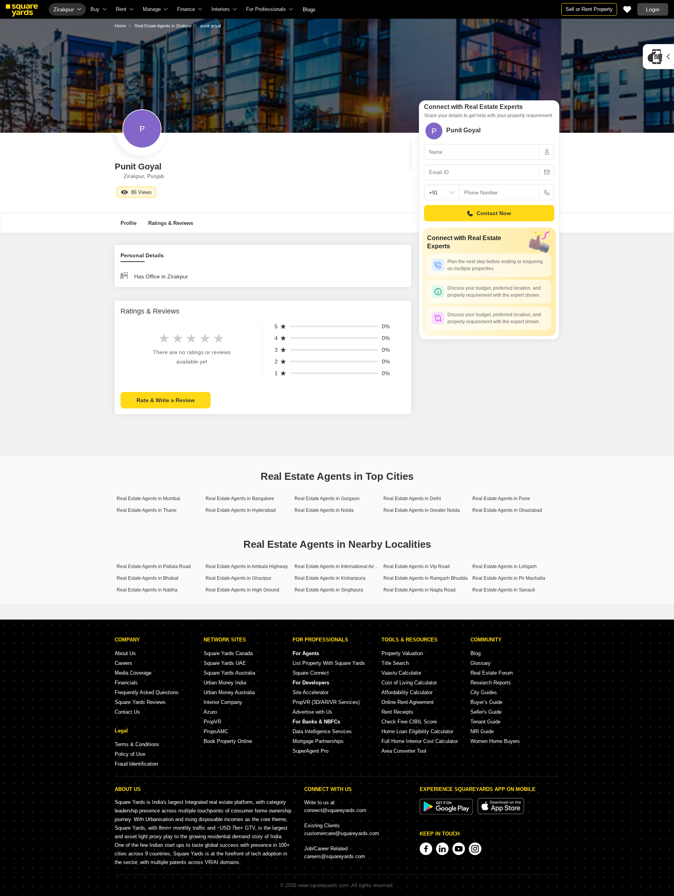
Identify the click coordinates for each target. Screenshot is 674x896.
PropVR (212, 722)
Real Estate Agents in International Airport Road (344, 566)
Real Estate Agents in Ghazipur (238, 578)
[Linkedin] (442, 849)
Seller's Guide (486, 712)
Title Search (395, 663)
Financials (126, 683)
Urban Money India (225, 683)
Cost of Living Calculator (409, 683)
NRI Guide (482, 731)
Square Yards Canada (228, 653)
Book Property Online (228, 741)
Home (120, 25)
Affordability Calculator (407, 692)
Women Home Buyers (495, 741)
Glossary (480, 663)
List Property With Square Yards (329, 663)
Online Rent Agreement (407, 702)
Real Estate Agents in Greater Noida (421, 510)
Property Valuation (402, 653)
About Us (125, 653)
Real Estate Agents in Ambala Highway (247, 566)
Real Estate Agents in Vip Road (416, 566)
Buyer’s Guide (486, 702)
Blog (475, 653)
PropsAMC (216, 731)
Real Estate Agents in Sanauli (503, 590)
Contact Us (127, 712)
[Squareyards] (22, 10)
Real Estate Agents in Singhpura (328, 590)
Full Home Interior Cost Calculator (419, 741)
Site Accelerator (310, 692)
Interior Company (223, 702)
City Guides (483, 692)
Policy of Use (130, 754)
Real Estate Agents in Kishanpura (329, 578)
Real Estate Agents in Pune (501, 498)
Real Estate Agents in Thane (147, 510)
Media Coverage (133, 673)
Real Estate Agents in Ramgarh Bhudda (425, 578)
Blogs (309, 9)
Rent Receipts (397, 712)
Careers (123, 663)
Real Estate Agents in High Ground (242, 590)
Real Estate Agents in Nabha (147, 590)
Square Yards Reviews (140, 702)
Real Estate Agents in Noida (324, 510)
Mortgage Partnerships (318, 741)
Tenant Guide (485, 722)
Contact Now (494, 213)
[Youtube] (458, 849)
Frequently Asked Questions (147, 692)
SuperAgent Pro (310, 751)
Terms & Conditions (137, 744)
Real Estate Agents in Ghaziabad (507, 510)
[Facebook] (426, 849)
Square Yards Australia (229, 673)
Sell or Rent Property (589, 9)
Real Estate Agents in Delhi (412, 498)
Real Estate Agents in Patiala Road (154, 566)
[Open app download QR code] (658, 56)
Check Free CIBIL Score (409, 722)
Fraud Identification (136, 764)
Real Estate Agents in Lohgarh (504, 566)
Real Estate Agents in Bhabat (147, 578)
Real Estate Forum (491, 673)
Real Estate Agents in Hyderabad (241, 510)
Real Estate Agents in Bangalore (240, 498)
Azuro (210, 712)
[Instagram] (475, 849)
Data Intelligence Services (322, 731)
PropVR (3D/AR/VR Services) (326, 702)
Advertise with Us (312, 712)
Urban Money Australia (229, 692)
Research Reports (490, 683)
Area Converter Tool (403, 751)
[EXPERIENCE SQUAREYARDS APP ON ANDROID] (447, 813)
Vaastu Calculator (401, 673)
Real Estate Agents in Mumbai (148, 498)
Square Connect (311, 673)
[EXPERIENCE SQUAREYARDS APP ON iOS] (500, 813)
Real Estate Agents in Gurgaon (327, 498)
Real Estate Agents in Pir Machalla (508, 578)
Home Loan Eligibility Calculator (417, 731)
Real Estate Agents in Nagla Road (419, 590)
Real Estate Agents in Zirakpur (163, 25)
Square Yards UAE (225, 663)
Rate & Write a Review (166, 400)
